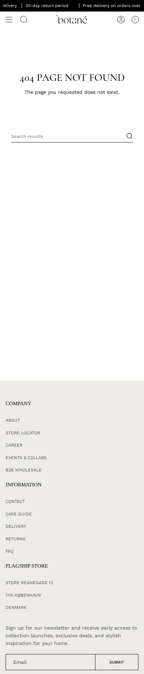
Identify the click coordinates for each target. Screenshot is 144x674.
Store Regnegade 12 (29, 582)
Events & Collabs (26, 457)
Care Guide (19, 514)
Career (14, 445)
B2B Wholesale (24, 470)
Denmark (16, 607)
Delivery (16, 526)
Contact (15, 501)
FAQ (10, 551)
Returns (16, 538)
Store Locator (23, 432)
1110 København (23, 595)
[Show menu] (9, 20)
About (13, 420)
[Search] (24, 20)
